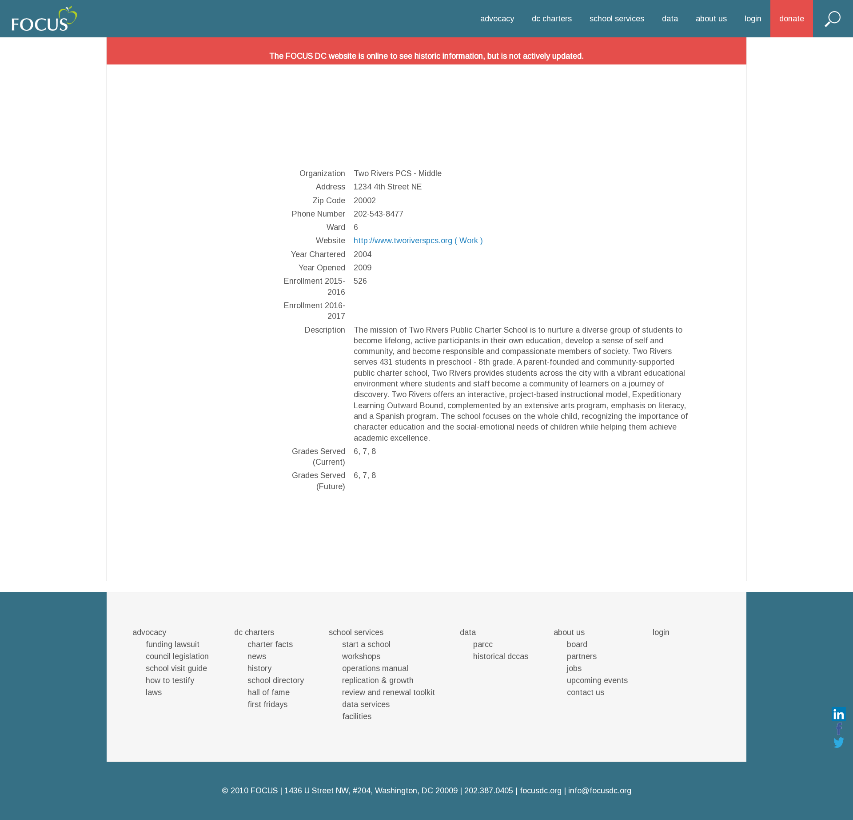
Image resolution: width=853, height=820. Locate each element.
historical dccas (500, 656)
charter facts (270, 644)
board (577, 644)
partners (582, 656)
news (256, 656)
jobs (574, 668)
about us (711, 18)
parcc (483, 644)
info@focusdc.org (599, 790)
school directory (275, 680)
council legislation (177, 656)
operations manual (375, 668)
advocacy (497, 18)
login (753, 18)
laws (154, 692)
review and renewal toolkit (388, 692)
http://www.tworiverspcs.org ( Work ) (418, 240)
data (670, 18)
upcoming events (597, 680)
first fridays (267, 704)
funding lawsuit (172, 644)
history (259, 668)
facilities (356, 716)
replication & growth (378, 680)
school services (617, 18)
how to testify (170, 680)
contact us (585, 692)
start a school (366, 644)
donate (791, 18)
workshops (361, 656)
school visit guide (176, 668)
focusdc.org (541, 790)
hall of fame (268, 692)
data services (366, 704)
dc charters (552, 18)
